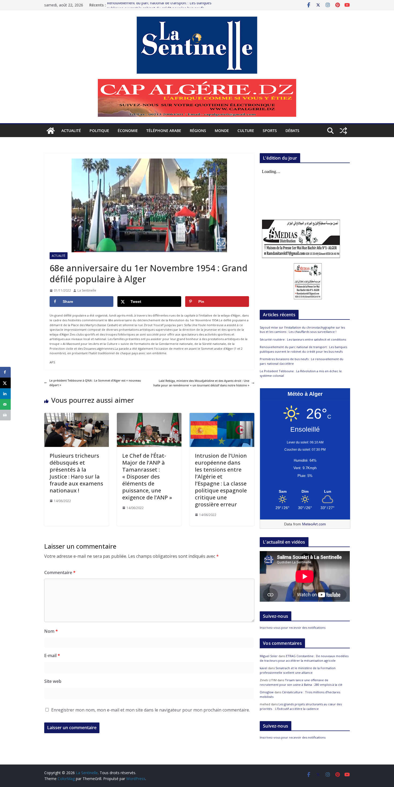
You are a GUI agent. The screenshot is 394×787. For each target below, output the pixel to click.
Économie (128, 130)
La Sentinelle (86, 290)
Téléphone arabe (163, 130)
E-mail (52, 655)
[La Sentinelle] (50, 130)
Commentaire (60, 572)
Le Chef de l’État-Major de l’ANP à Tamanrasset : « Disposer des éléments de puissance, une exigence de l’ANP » (147, 476)
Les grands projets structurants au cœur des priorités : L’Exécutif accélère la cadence (301, 706)
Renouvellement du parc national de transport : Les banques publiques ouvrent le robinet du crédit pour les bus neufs (159, 7)
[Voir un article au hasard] (343, 130)
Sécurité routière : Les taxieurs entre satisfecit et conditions (303, 339)
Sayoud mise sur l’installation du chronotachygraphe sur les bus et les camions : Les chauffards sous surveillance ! (302, 329)
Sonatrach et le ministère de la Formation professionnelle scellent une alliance (298, 670)
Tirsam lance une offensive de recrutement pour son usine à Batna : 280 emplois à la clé (301, 682)
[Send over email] (5, 404)
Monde (222, 130)
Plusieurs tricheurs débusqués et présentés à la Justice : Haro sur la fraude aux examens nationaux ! (76, 473)
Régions (198, 130)
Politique (99, 130)
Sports (270, 130)
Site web (52, 681)
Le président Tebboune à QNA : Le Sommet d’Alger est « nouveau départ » (95, 382)
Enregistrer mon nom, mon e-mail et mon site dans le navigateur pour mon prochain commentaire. (150, 710)
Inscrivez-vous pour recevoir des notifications (292, 628)
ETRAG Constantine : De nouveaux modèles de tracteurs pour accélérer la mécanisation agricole (304, 658)
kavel (263, 668)
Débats (292, 130)
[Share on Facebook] (5, 372)
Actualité (71, 130)
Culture (245, 130)
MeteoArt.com (314, 524)
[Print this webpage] (5, 415)
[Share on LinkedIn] (5, 393)
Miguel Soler (269, 656)
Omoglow (267, 692)
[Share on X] (5, 383)
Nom (51, 631)
